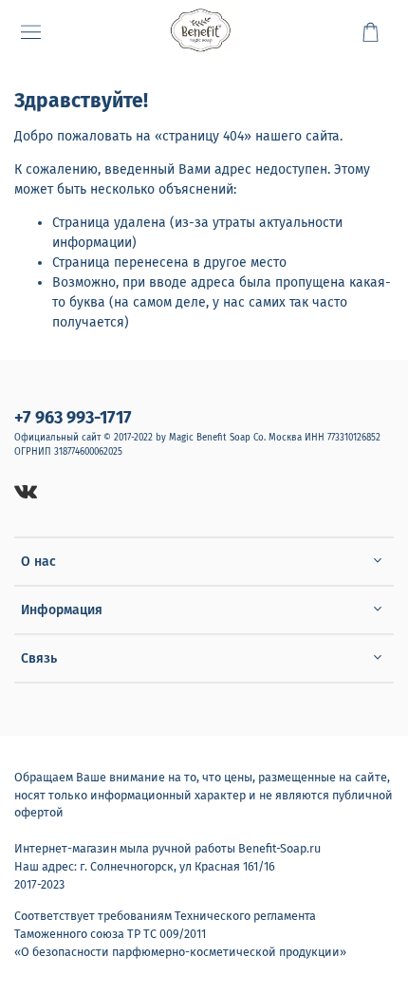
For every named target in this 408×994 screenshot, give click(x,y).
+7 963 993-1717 (73, 417)
